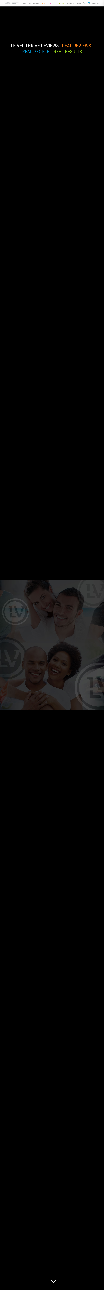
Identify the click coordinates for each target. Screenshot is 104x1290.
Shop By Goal (34, 3)
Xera (52, 3)
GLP (44, 3)
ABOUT (79, 3)
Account (95, 3)
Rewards (70, 3)
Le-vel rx (60, 3)
